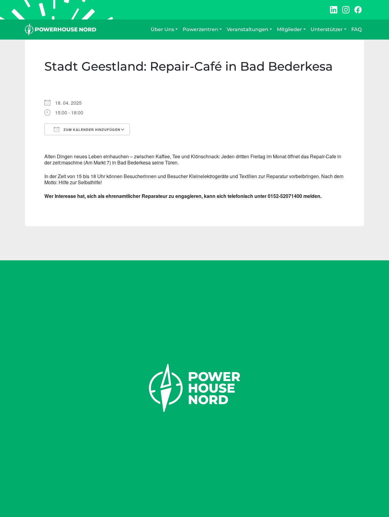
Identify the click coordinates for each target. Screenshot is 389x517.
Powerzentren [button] (200, 29)
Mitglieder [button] (289, 29)
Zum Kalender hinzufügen (91, 129)
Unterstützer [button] (327, 29)
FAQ (356, 29)
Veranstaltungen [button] (247, 29)
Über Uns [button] (162, 29)
